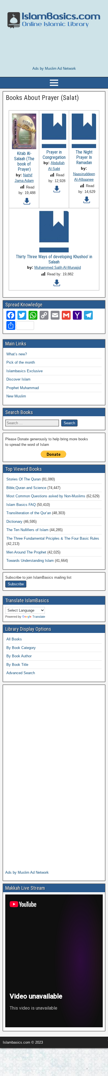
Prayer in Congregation (54, 154)
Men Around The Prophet (26, 552)
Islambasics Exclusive (24, 371)
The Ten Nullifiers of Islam (27, 530)
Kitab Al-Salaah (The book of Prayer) (24, 161)
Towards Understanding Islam (30, 560)
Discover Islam (18, 379)
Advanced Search (20, 673)
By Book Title (17, 665)
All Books (14, 639)
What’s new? (16, 354)
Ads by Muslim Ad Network (54, 68)
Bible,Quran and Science (26, 488)
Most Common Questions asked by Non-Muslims (45, 496)
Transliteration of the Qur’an (28, 513)
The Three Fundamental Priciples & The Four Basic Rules (52, 538)
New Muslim (16, 396)
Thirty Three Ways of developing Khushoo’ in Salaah (54, 259)
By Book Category (21, 648)
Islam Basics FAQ (21, 505)
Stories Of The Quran (23, 479)
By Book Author (19, 656)
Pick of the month (20, 362)
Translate (38, 616)
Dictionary (14, 521)
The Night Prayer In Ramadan (84, 157)
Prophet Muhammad (22, 388)
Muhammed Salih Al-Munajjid (57, 267)
